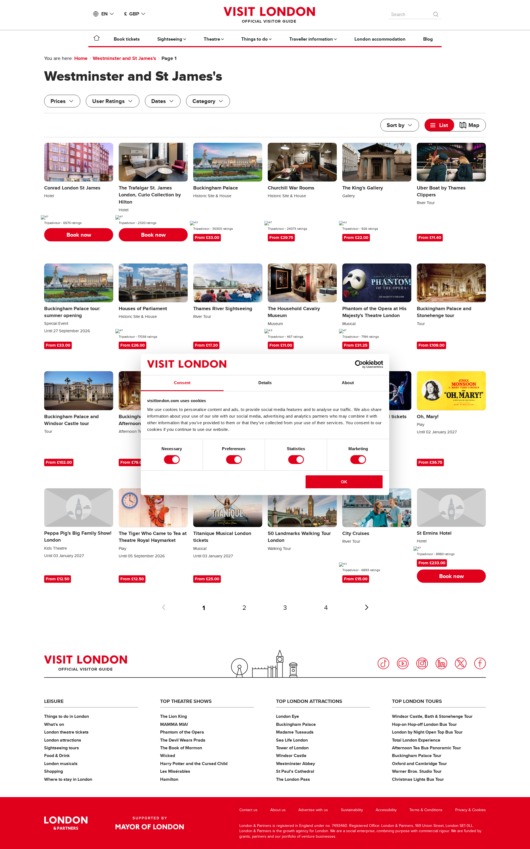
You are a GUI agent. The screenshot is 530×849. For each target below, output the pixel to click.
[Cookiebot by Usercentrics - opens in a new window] (359, 364)
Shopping (53, 771)
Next (367, 607)
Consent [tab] (182, 382)
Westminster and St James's (124, 58)
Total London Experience (416, 740)
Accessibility (386, 810)
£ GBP (131, 13)
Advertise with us (313, 810)
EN (104, 13)
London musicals (61, 763)
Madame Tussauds (295, 732)
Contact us (248, 810)
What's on (54, 724)
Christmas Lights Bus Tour (418, 779)
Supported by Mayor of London (149, 823)
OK (344, 481)
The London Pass (293, 779)
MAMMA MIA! (174, 724)
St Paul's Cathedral (295, 771)
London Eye (287, 716)
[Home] (96, 39)
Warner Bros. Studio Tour (417, 771)
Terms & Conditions (425, 810)
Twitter (461, 663)
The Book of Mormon (181, 748)
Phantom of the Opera (182, 732)
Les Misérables (175, 771)
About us (278, 810)
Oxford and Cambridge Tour (419, 763)
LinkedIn (441, 663)
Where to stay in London (68, 779)
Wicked (167, 755)
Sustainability (352, 810)
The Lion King (173, 716)
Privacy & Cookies (470, 810)
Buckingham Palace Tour (416, 755)
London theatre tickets (66, 732)
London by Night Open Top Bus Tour (427, 732)
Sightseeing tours (61, 748)
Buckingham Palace (296, 724)
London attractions (62, 740)
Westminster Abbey (295, 763)
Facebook (480, 663)
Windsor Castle (291, 755)
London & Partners (66, 823)
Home (81, 58)
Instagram (422, 663)
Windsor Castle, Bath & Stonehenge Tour (432, 716)
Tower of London (292, 748)
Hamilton (169, 779)
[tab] (439, 125)
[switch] (234, 459)
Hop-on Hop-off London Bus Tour (424, 724)
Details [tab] (265, 382)
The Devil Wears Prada (182, 740)
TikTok (383, 663)
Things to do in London (66, 716)
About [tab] (348, 382)
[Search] (436, 13)
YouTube (403, 663)
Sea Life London (292, 740)
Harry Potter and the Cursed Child (193, 763)
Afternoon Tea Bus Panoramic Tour (426, 748)
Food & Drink (57, 755)
